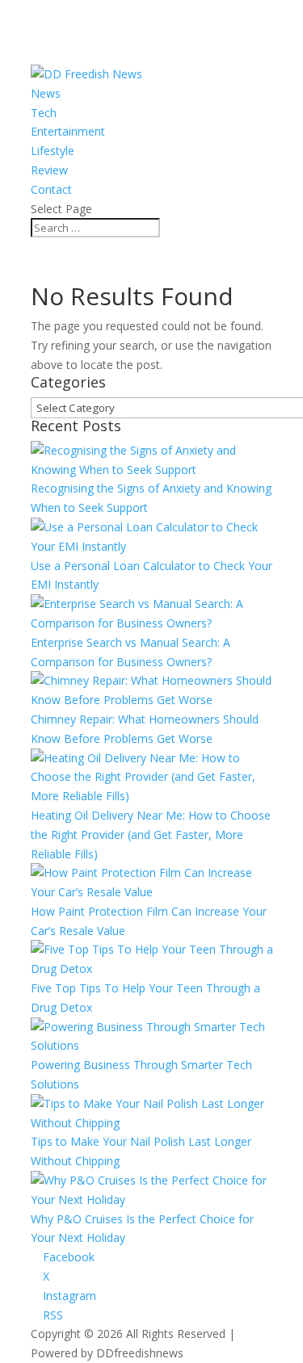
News (46, 93)
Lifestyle (52, 150)
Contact (51, 189)
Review (49, 170)
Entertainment (68, 131)
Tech (44, 112)
